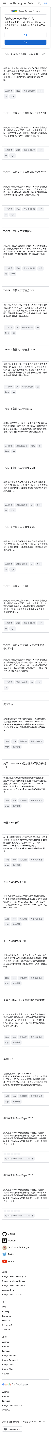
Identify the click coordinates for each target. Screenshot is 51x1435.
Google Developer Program (14, 1276)
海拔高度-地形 (36, 741)
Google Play (7, 1369)
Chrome (5, 1346)
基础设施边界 (29, 91)
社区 (40, 91)
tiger (13, 96)
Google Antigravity (10, 1360)
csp (14, 741)
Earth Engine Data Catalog (22, 3)
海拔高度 (23, 741)
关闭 (25, 35)
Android (5, 1342)
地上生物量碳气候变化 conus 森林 (19, 1159)
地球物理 (16, 747)
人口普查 (8, 91)
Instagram (6, 1316)
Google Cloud (8, 1365)
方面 (7, 741)
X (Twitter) (7, 1325)
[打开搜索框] (39, 3)
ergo (7, 747)
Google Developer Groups (13, 1281)
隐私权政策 (14, 1422)
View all (5, 1374)
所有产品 (6, 1410)
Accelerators (8, 1290)
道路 (33, 446)
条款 (4, 1422)
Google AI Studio (9, 1355)
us (14, 333)
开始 (25, 42)
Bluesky (5, 1311)
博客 (4, 1307)
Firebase (6, 1351)
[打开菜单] (4, 3)
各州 (39, 505)
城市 (18, 91)
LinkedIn (6, 1320)
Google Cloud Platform (12, 1405)
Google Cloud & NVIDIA (12, 1294)
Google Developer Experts (13, 1285)
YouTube (6, 1330)
